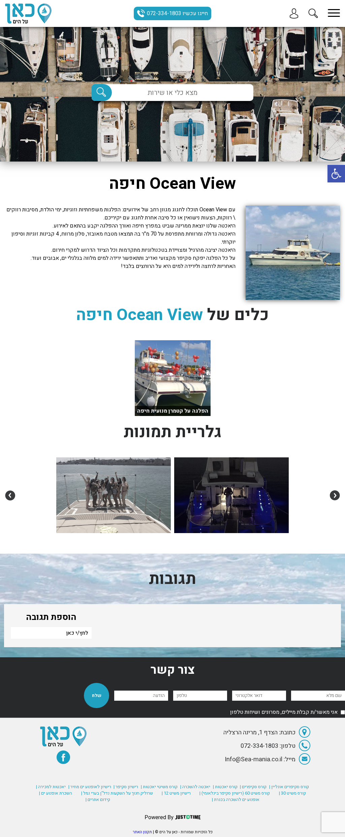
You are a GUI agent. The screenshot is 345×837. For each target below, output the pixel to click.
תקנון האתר (142, 832)
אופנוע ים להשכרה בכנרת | (235, 799)
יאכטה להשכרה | (195, 786)
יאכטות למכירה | (51, 786)
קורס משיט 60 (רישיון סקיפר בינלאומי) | (234, 793)
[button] (336, 173)
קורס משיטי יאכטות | (159, 786)
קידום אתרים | (98, 799)
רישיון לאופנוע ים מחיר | (89, 786)
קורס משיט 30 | (292, 793)
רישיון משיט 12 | (176, 793)
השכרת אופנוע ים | (55, 793)
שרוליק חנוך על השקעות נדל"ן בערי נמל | (117, 793)
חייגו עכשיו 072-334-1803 (177, 13)
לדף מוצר (172, 406)
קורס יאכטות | (225, 786)
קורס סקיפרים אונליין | (289, 786)
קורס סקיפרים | (253, 786)
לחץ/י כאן (77, 633)
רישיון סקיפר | (126, 786)
